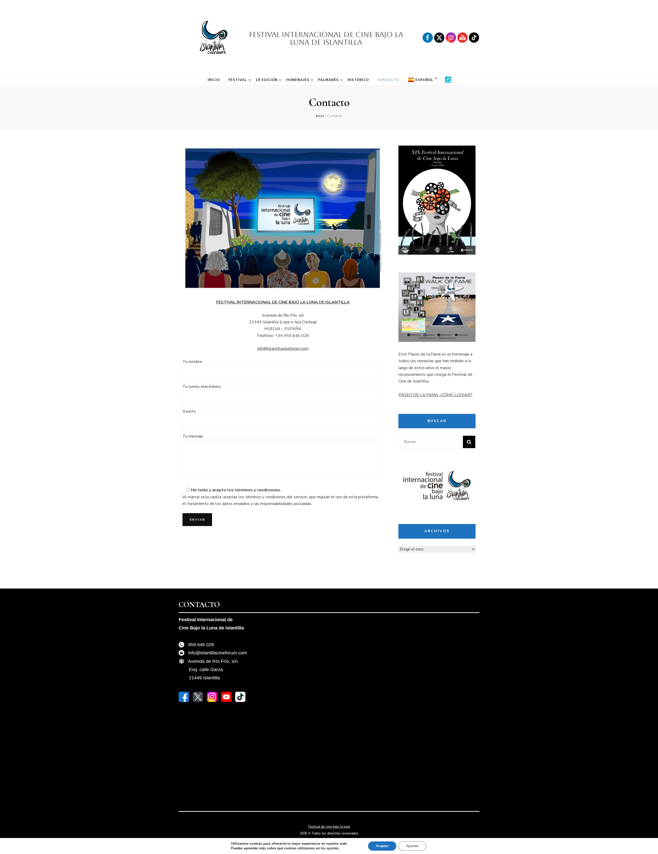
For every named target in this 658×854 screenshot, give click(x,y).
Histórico (358, 80)
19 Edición (267, 80)
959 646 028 (201, 644)
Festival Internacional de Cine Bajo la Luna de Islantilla (326, 38)
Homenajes (297, 80)
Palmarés (328, 80)
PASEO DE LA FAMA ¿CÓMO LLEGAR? (435, 395)
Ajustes (412, 845)
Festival (238, 80)
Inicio (214, 80)
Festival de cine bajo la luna (329, 827)
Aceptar (382, 845)
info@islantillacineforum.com (282, 348)
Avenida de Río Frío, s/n (213, 661)
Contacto (388, 80)
